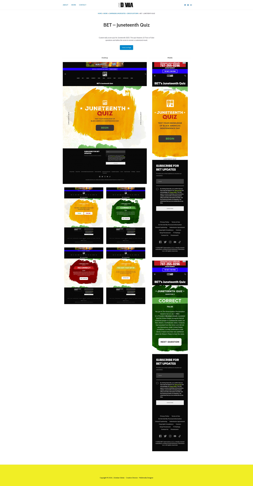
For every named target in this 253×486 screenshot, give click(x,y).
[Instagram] (188, 5)
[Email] (191, 5)
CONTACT (82, 5)
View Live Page (126, 47)
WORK (73, 5)
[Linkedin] (185, 5)
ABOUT (65, 5)
